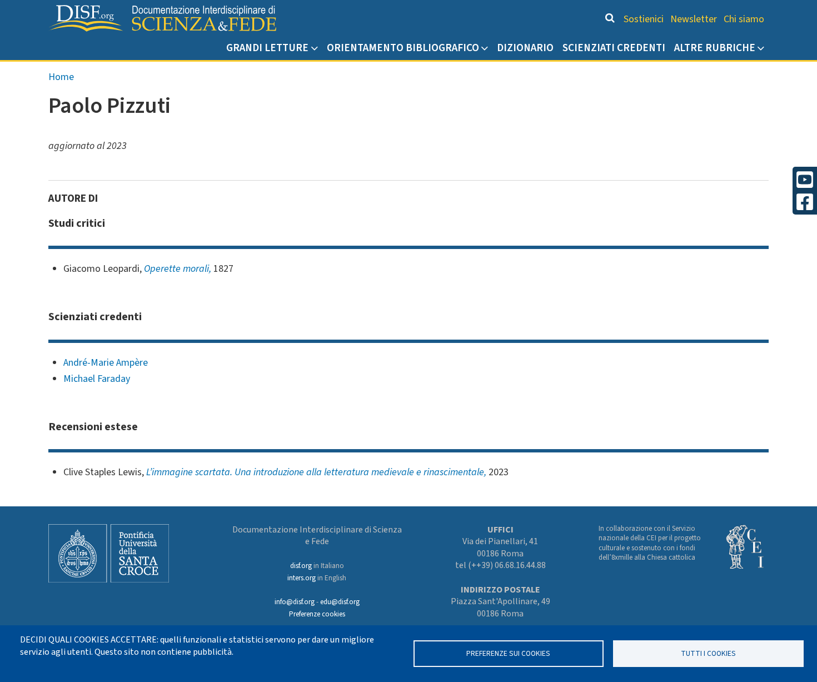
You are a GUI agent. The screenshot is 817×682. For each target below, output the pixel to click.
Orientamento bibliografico (403, 48)
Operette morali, (177, 269)
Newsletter (693, 19)
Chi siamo (744, 19)
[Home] (162, 18)
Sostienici (644, 19)
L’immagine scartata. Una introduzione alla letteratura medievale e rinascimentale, (316, 472)
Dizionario (525, 48)
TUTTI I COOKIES (708, 653)
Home (61, 77)
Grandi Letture (267, 48)
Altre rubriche (714, 48)
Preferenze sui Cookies (508, 653)
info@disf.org (295, 602)
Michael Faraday (96, 379)
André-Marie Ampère (105, 363)
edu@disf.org (340, 602)
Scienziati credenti (613, 48)
